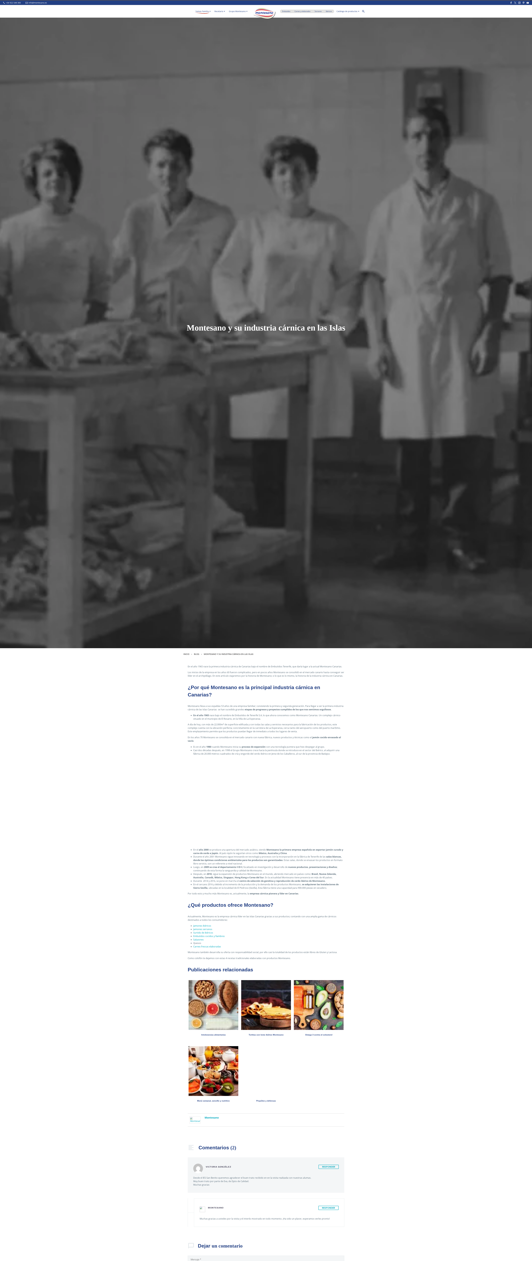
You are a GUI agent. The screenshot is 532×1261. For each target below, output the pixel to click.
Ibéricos (329, 11)
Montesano (212, 1117)
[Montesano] (194, 1119)
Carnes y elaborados (302, 11)
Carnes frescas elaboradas (207, 946)
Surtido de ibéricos (203, 932)
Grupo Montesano (237, 11)
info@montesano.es (38, 2)
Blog (196, 654)
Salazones (198, 939)
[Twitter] (515, 3)
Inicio (186, 654)
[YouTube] (528, 3)
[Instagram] (519, 3)
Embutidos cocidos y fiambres (209, 936)
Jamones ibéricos (202, 925)
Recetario (218, 11)
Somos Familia (202, 11)
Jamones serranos (202, 929)
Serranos (318, 11)
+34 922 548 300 (13, 2)
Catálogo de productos (347, 11)
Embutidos (286, 11)
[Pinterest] (523, 3)
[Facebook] (511, 3)
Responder (328, 1167)
